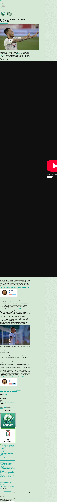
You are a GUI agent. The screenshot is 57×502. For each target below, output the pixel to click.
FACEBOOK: (2, 408)
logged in (5, 407)
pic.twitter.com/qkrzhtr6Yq (18, 308)
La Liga (18, 53)
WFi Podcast (3, 1)
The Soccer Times (7, 491)
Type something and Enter (3, 501)
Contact (3, 5)
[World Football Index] (6, 15)
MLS (2, 3)
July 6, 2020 (16, 310)
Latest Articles (2, 451)
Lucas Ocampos (2, 55)
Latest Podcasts (4, 444)
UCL (2, 2)
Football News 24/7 (7, 411)
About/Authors (4, 4)
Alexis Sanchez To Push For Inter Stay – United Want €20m (7, 402)
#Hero (13, 308)
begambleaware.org (2, 298)
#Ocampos (10, 308)
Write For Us (3, 6)
